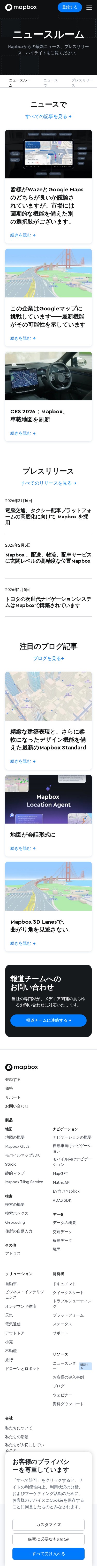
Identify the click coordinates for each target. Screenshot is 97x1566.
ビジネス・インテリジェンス (24, 1294)
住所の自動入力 (18, 1231)
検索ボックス (16, 1213)
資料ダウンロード (68, 1404)
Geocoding (15, 1222)
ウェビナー (62, 1395)
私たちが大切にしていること (24, 1447)
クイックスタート (68, 1293)
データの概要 (64, 1223)
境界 (57, 1249)
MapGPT (60, 1174)
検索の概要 (15, 1205)
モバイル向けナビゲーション (72, 1162)
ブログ (58, 1386)
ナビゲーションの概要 (72, 1137)
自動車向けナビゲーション (72, 1148)
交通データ (62, 1232)
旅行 (9, 1360)
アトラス (13, 1254)
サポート (13, 1097)
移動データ (62, 1241)
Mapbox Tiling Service (24, 1182)
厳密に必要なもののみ (48, 1539)
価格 (9, 1088)
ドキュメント (64, 1284)
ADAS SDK (62, 1200)
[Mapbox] (21, 7)
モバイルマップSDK (22, 1155)
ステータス (62, 1324)
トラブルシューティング (72, 1304)
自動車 (11, 1284)
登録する (70, 7)
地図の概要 (15, 1137)
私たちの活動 (16, 1437)
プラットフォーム (68, 1315)
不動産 (11, 1351)
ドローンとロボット (22, 1369)
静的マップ (15, 1173)
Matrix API (61, 1183)
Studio (11, 1164)
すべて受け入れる (48, 1554)
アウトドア (15, 1333)
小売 (9, 1342)
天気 (9, 1315)
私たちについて (18, 1428)
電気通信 (13, 1324)
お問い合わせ (16, 1106)
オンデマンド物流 (20, 1307)
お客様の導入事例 (68, 1377)
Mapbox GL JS (17, 1147)
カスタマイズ (48, 1525)
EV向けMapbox (66, 1191)
